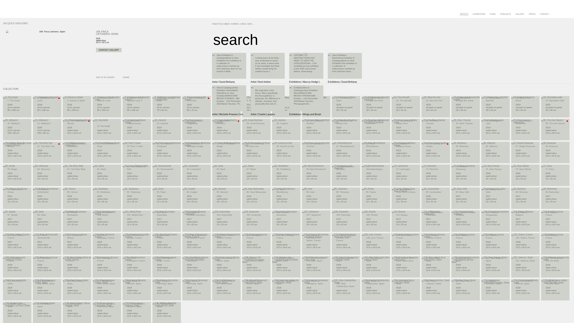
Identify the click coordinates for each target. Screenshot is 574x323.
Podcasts (505, 14)
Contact (544, 14)
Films (493, 14)
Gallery (519, 14)
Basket (566, 13)
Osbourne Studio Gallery (8, 11)
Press (532, 14)
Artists (464, 14)
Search (555, 13)
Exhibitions (479, 14)
